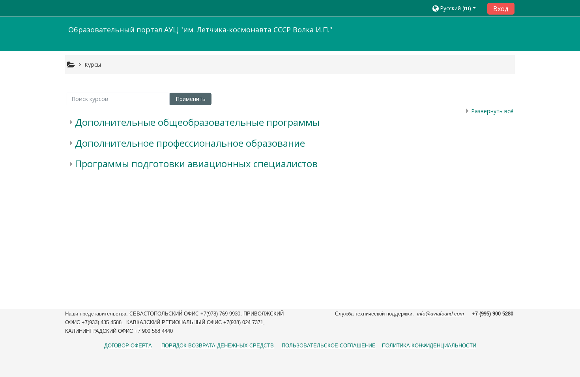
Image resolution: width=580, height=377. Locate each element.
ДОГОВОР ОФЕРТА (128, 346)
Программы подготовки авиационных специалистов (196, 163)
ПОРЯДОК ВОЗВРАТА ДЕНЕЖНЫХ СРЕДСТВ (217, 346)
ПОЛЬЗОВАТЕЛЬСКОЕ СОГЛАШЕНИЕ (329, 346)
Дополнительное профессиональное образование (190, 142)
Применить (191, 99)
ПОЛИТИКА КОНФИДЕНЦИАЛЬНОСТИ (429, 346)
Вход (501, 8)
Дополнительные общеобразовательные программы (197, 122)
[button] (456, 8)
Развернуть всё (492, 111)
